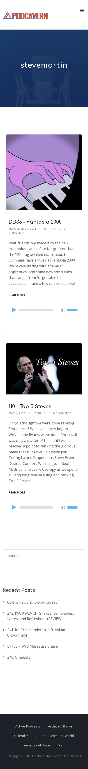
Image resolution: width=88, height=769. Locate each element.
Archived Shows (60, 726)
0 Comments (62, 413)
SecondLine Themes (66, 756)
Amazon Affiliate (37, 745)
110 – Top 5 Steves (30, 406)
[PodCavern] (26, 15)
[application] (44, 310)
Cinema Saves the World (55, 736)
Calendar (21, 736)
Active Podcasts (27, 726)
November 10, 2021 (23, 229)
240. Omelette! (19, 657)
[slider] (73, 313)
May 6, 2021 (17, 413)
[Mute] (63, 310)
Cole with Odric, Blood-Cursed (32, 602)
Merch (62, 745)
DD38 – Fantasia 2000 (35, 222)
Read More (17, 295)
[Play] (13, 309)
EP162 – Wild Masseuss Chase (32, 646)
